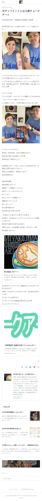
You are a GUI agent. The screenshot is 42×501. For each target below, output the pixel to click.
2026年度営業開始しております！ (13, 412)
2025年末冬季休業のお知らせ (11, 428)
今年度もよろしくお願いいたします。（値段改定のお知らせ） (22, 445)
